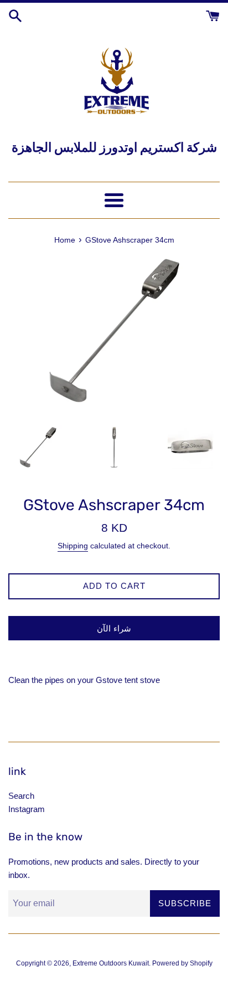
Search (21, 795)
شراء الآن (114, 628)
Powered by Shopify (182, 963)
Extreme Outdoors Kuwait (110, 963)
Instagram (26, 809)
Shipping (73, 545)
